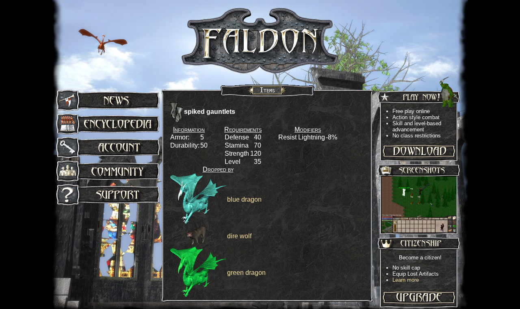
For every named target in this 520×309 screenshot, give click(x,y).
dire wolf (239, 236)
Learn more (405, 280)
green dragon (246, 272)
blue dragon (244, 199)
